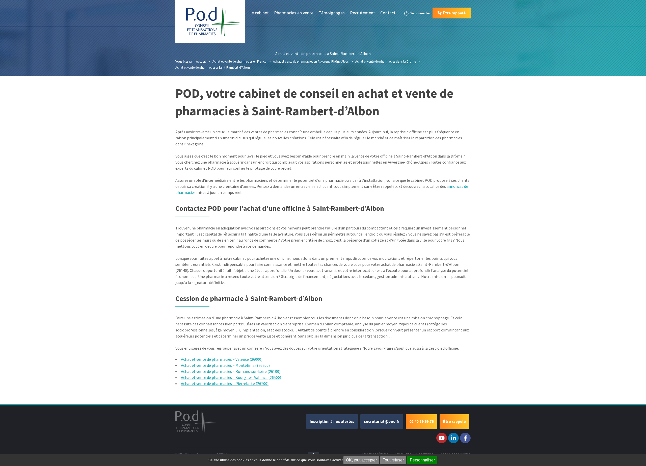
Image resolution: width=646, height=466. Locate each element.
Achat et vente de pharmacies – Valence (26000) (221, 359)
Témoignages (332, 13)
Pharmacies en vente (293, 13)
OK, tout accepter (361, 460)
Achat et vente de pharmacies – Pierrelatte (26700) (224, 383)
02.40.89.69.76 (421, 421)
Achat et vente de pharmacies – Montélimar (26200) (225, 365)
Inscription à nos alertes (332, 421)
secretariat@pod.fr (382, 421)
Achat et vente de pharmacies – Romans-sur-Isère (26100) (230, 371)
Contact (387, 13)
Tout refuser (393, 460)
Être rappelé (454, 421)
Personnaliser (422, 460)
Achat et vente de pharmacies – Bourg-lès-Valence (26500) (231, 377)
